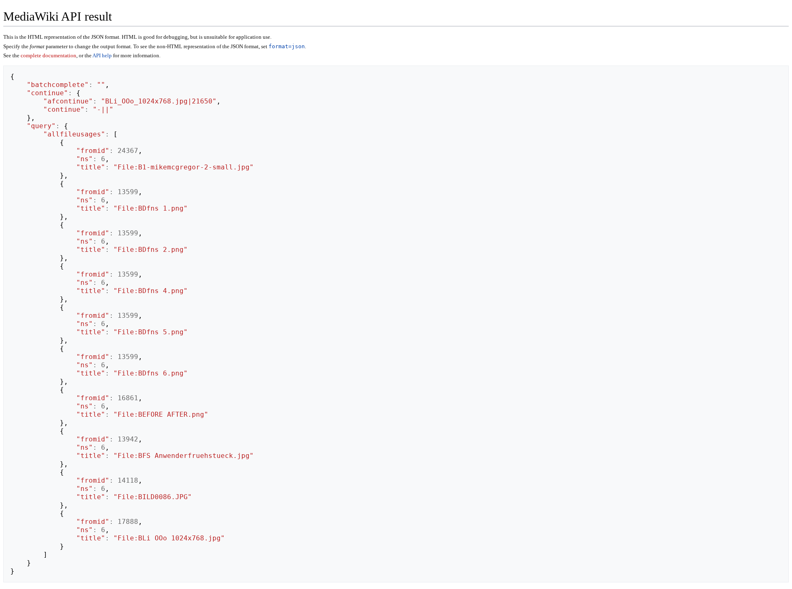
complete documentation (48, 55)
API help (102, 55)
